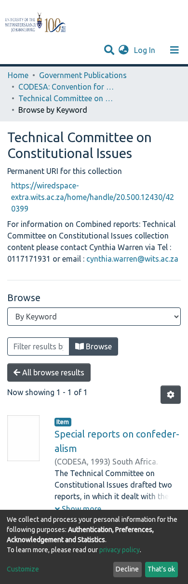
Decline (127, 569)
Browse (98, 346)
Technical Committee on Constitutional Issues (66, 98)
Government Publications (83, 75)
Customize (23, 569)
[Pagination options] (171, 394)
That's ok (161, 569)
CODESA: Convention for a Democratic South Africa (66, 86)
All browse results (52, 372)
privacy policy (119, 550)
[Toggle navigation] (174, 50)
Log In (145, 50)
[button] (123, 50)
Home (18, 75)
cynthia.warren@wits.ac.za (132, 258)
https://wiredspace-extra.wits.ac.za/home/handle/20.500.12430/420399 (92, 197)
